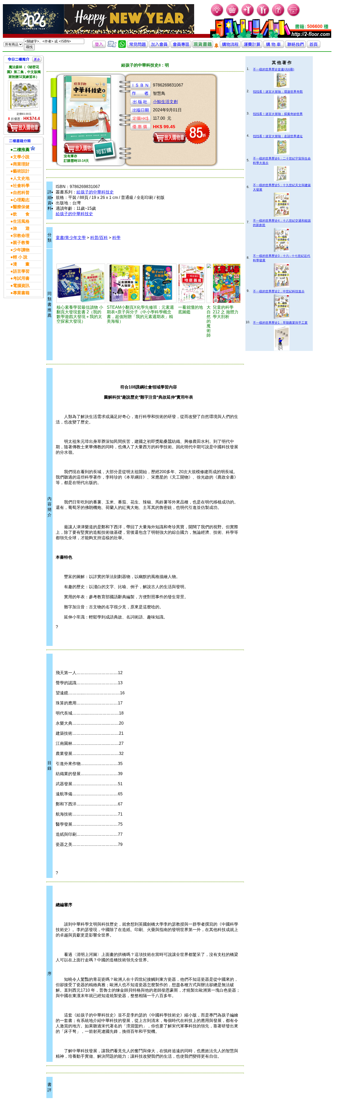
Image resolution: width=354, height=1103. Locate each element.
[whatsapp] (122, 46)
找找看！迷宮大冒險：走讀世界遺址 (278, 136)
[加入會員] (248, 15)
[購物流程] (230, 46)
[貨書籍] (202, 46)
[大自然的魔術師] (209, 283)
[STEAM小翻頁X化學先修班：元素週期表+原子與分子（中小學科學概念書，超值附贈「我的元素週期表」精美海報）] (141, 283)
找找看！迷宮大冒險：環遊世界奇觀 (278, 91)
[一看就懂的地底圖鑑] (191, 283)
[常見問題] (278, 15)
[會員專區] (181, 46)
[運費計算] (252, 46)
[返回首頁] (313, 46)
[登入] (99, 46)
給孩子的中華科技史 (95, 192)
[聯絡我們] (295, 46)
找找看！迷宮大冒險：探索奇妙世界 (278, 114)
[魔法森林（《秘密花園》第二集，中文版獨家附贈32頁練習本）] (24, 95)
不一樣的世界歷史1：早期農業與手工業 (280, 323)
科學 (116, 237)
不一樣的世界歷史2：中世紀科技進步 (279, 291)
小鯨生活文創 (165, 101)
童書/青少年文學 (71, 237)
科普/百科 (99, 237)
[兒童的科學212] (226, 283)
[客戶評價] (112, 46)
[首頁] (294, 15)
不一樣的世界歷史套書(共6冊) (273, 69)
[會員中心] (263, 15)
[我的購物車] (232, 15)
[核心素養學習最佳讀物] (80, 283)
